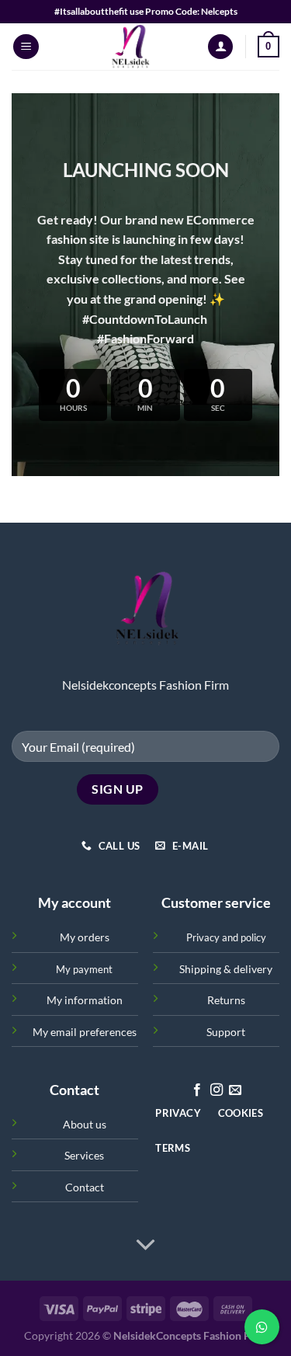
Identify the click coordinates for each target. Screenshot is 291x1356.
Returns (226, 1000)
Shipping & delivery (225, 968)
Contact (84, 1187)
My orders (84, 937)
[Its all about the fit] (130, 46)
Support (225, 1031)
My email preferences (85, 1031)
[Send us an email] (235, 1090)
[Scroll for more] (145, 1245)
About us (84, 1124)
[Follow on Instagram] (216, 1090)
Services (84, 1155)
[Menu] (26, 47)
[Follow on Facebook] (197, 1090)
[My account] (220, 47)
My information (85, 1000)
